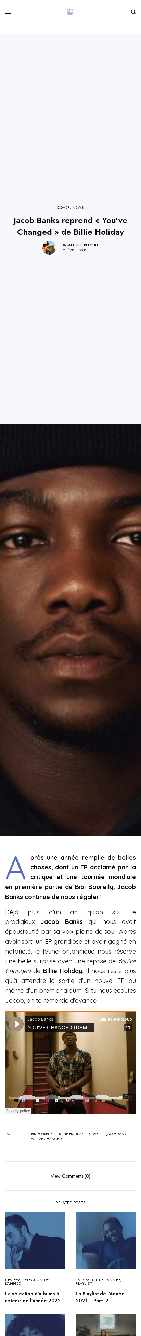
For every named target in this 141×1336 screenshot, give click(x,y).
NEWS (78, 207)
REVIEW (12, 1279)
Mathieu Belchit (83, 245)
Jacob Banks (117, 1134)
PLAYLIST (84, 1283)
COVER (63, 207)
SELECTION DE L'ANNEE (27, 1281)
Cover (94, 1134)
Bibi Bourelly (42, 1134)
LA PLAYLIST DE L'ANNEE (98, 1279)
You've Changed (46, 1139)
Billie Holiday (71, 1134)
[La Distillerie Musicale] (70, 12)
